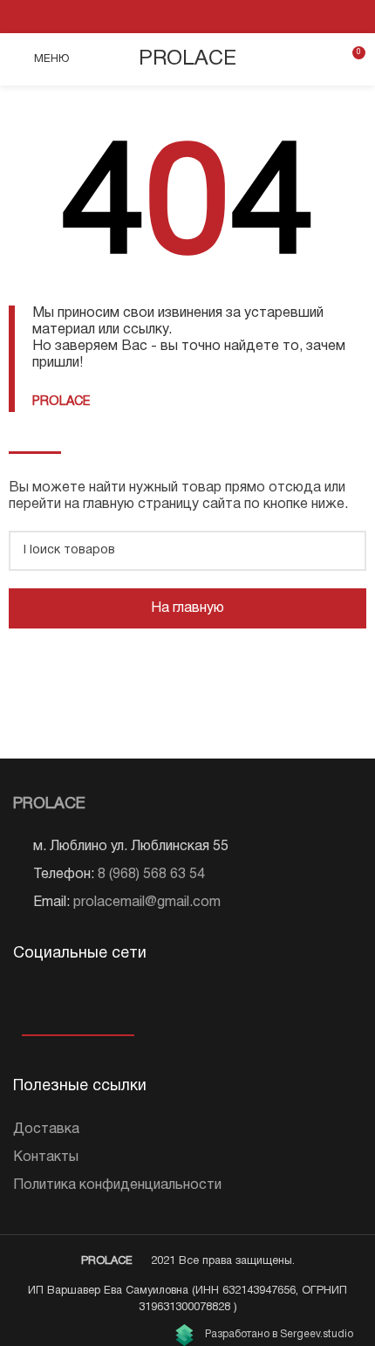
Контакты (45, 1157)
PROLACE (187, 59)
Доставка (46, 1129)
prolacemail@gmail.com (147, 902)
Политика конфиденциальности (117, 1185)
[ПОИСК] (346, 551)
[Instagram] (50, 1002)
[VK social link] (187, 16)
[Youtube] (76, 1002)
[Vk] (24, 1002)
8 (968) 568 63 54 (151, 875)
